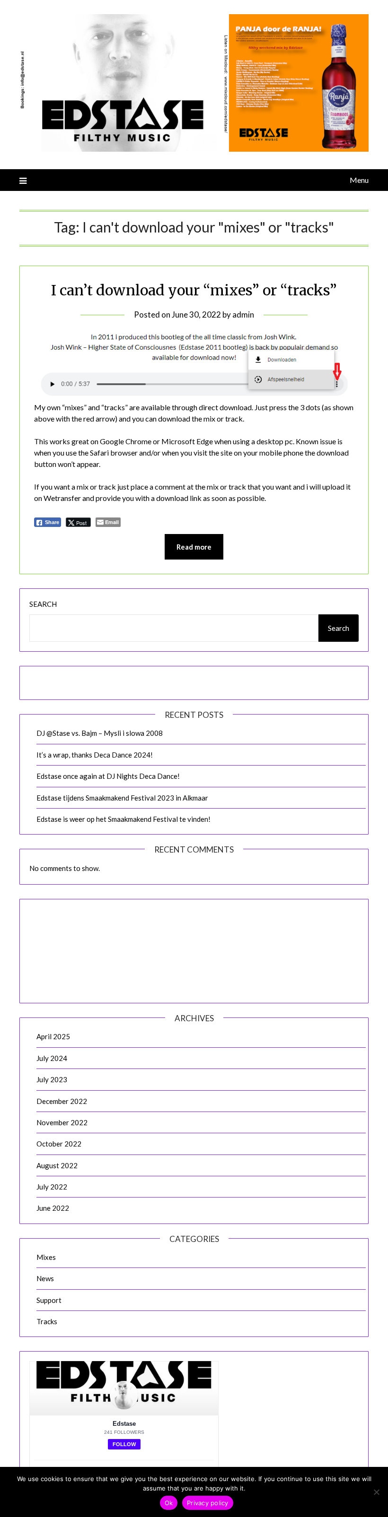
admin (243, 314)
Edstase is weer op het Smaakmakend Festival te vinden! (123, 819)
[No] (376, 1492)
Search (43, 604)
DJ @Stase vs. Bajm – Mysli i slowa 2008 (99, 733)
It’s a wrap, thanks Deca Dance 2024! (94, 754)
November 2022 (62, 1122)
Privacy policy (208, 1503)
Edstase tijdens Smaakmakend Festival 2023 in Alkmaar (122, 797)
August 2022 (57, 1165)
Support (49, 1300)
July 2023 (51, 1079)
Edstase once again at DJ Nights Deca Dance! (108, 776)
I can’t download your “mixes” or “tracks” (194, 290)
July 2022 (51, 1186)
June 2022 (52, 1208)
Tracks (46, 1321)
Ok (169, 1503)
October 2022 (58, 1143)
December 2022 (61, 1101)
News (45, 1278)
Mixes (46, 1257)
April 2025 (53, 1036)
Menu (359, 179)
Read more (194, 547)
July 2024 (51, 1058)
